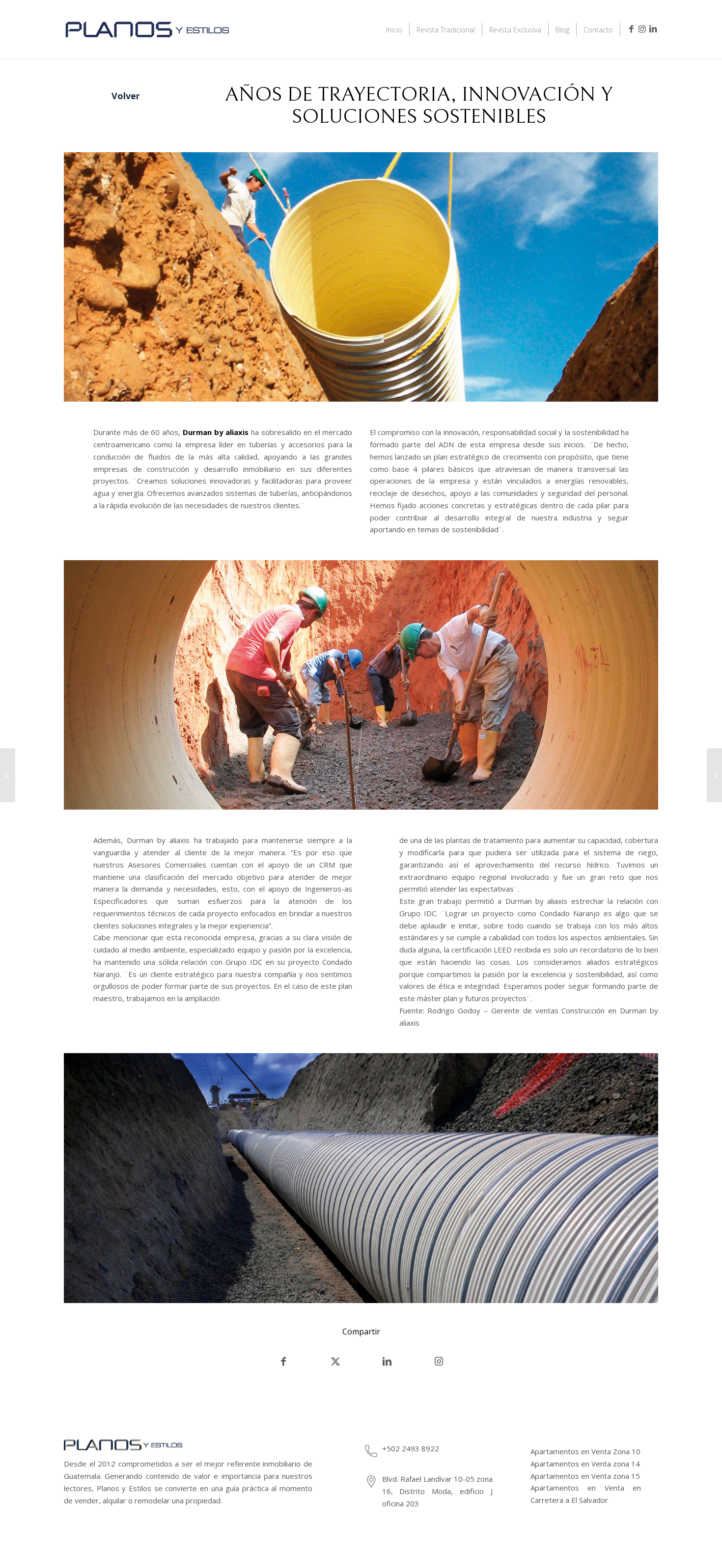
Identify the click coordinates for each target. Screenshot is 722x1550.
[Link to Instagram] (642, 29)
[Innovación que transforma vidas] (7, 775)
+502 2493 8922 (410, 1448)
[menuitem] (394, 29)
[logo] (147, 43)
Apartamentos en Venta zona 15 (585, 1476)
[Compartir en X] (335, 1361)
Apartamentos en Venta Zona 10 (585, 1451)
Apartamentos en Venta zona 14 (585, 1463)
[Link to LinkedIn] (652, 29)
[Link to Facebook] (631, 29)
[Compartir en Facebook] (283, 1361)
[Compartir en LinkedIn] (387, 1361)
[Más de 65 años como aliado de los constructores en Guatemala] (714, 775)
